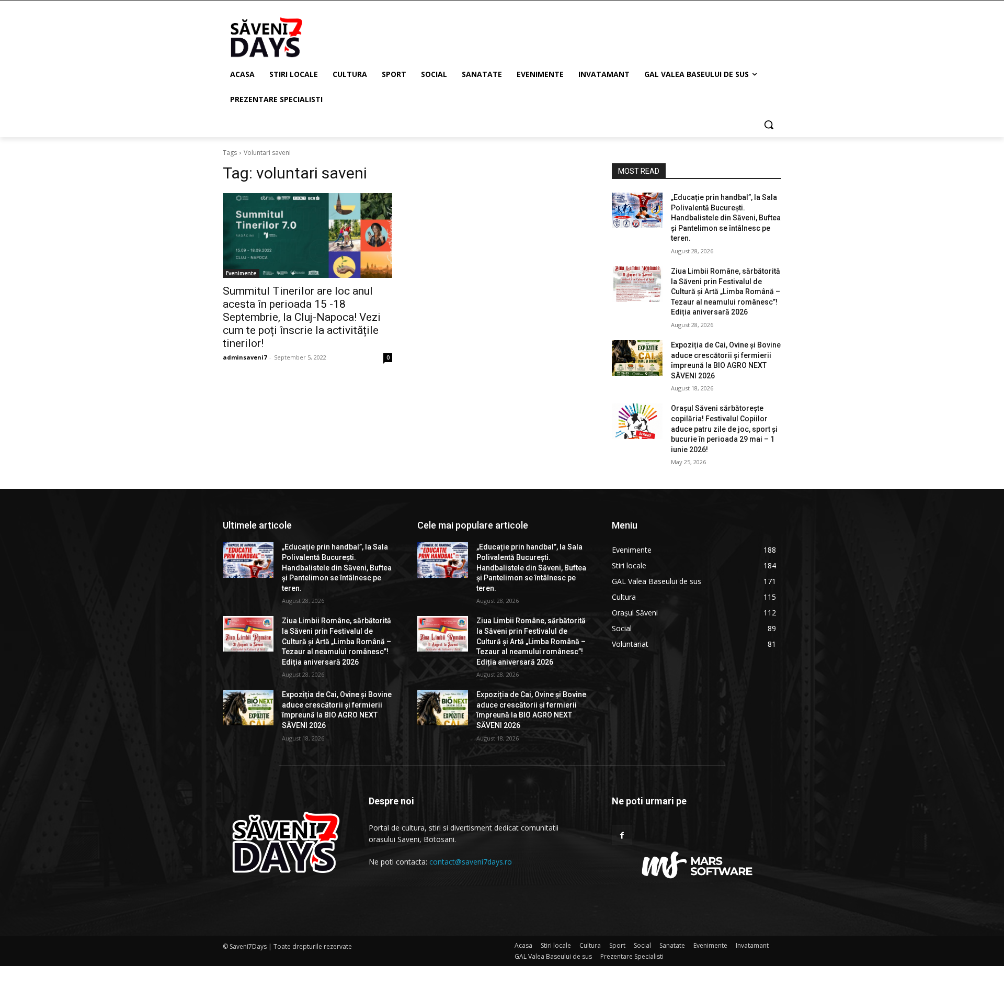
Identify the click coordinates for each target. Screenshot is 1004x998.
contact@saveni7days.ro (470, 862)
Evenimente (241, 273)
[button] (768, 124)
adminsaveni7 (245, 357)
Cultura (590, 945)
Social (642, 945)
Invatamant (752, 945)
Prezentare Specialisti (632, 956)
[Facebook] (622, 835)
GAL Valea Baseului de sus (553, 956)
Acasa (523, 945)
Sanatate (672, 945)
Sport (617, 945)
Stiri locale (556, 945)
